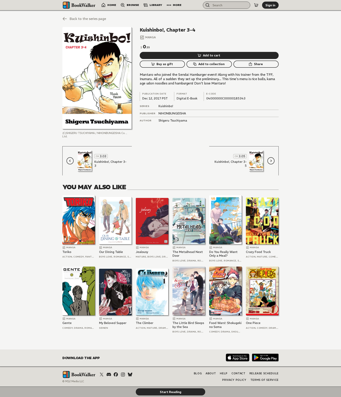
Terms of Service (264, 380)
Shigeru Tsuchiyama (172, 120)
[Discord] (108, 374)
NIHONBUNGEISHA (172, 113)
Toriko (66, 252)
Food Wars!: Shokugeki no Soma (225, 325)
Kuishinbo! (165, 106)
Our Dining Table (111, 252)
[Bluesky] (130, 374)
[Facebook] (115, 374)
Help (224, 373)
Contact (238, 373)
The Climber (144, 323)
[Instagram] (123, 374)
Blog (198, 373)
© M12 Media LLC (73, 381)
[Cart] (256, 5)
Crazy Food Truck (258, 252)
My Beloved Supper (112, 323)
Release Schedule (264, 373)
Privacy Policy (234, 380)
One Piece (253, 323)
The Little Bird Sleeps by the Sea (188, 325)
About (211, 373)
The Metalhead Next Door (187, 254)
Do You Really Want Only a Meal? (223, 254)
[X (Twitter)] (101, 374)
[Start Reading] (97, 78)
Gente (67, 323)
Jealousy (142, 252)
